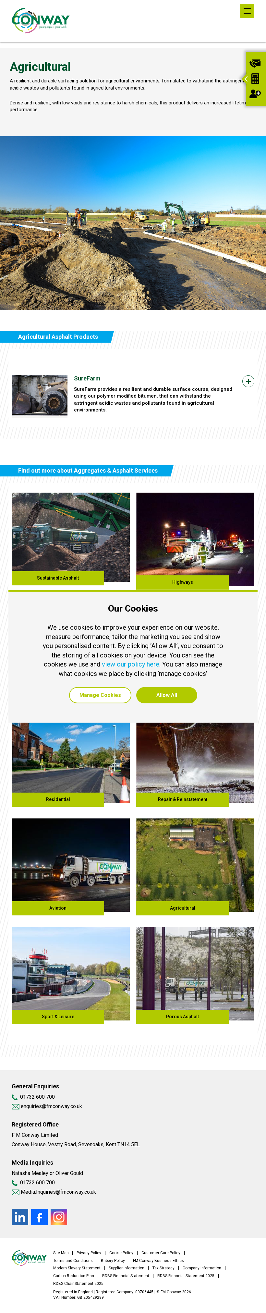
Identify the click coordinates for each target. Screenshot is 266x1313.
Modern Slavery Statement (77, 1268)
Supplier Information (126, 1268)
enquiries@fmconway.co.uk (50, 1106)
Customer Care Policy (160, 1253)
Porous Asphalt (182, 1016)
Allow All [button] (166, 695)
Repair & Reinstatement (182, 799)
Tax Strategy (163, 1268)
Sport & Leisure (58, 1016)
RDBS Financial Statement (125, 1276)
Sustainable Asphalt (58, 578)
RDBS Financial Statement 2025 (185, 1276)
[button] (243, 79)
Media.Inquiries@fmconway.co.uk (58, 1192)
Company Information (202, 1268)
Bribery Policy (113, 1260)
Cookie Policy (121, 1253)
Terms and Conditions (73, 1260)
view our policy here (130, 664)
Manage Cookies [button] (100, 695)
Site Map (60, 1253)
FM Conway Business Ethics (158, 1260)
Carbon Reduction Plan (73, 1276)
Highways (182, 582)
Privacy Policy (89, 1253)
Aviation (57, 908)
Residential (58, 799)
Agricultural (182, 908)
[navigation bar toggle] (247, 11)
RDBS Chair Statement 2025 (78, 1283)
